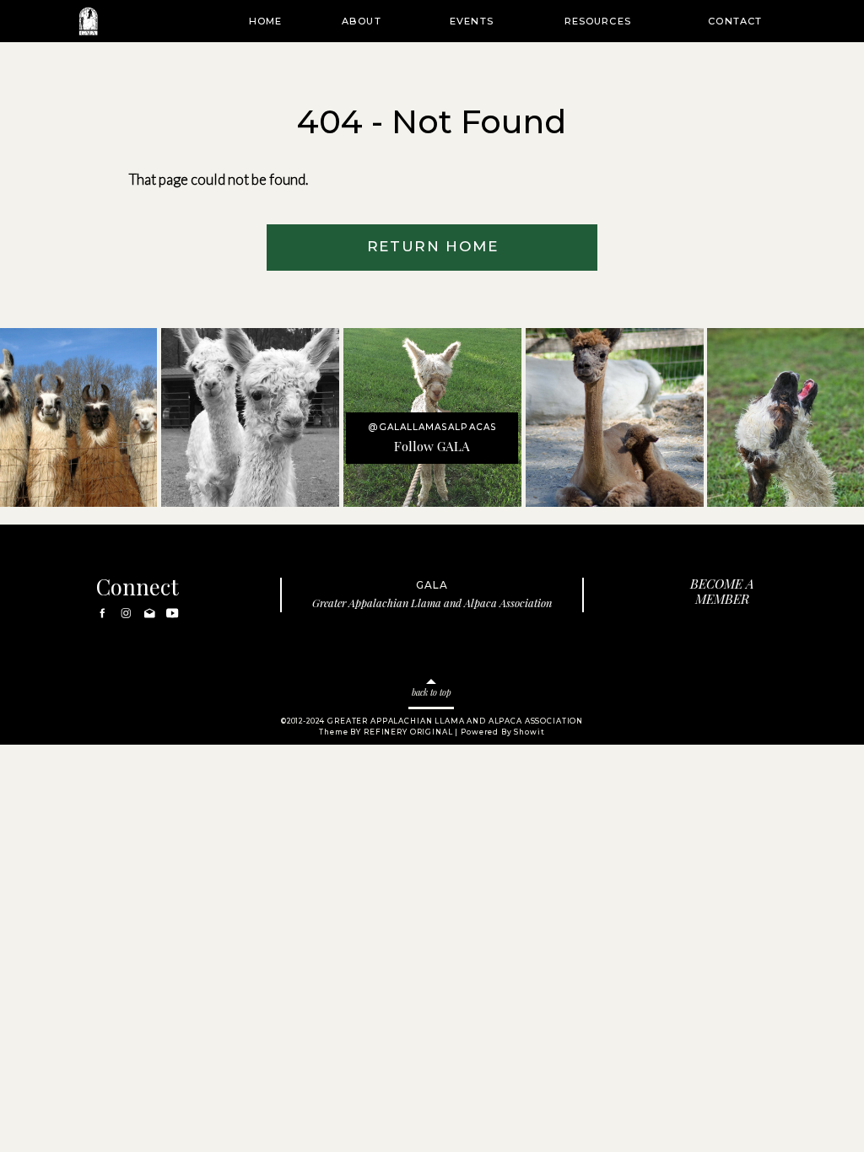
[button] (361, 21)
